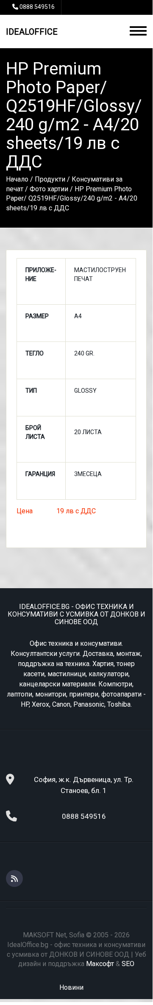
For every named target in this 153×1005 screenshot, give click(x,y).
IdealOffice (32, 32)
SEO (128, 964)
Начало (17, 179)
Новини (71, 987)
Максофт (100, 964)
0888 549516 (37, 6)
